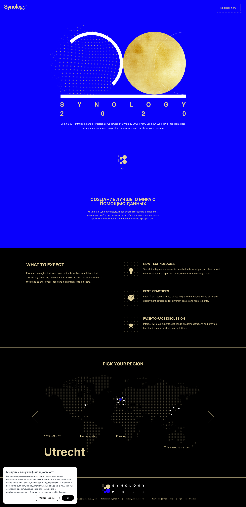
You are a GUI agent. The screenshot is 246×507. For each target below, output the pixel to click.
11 (85, 405)
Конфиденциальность (135, 499)
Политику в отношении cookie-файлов (47, 492)
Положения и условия (110, 499)
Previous (35, 412)
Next (211, 412)
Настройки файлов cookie (162, 499)
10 (117, 399)
